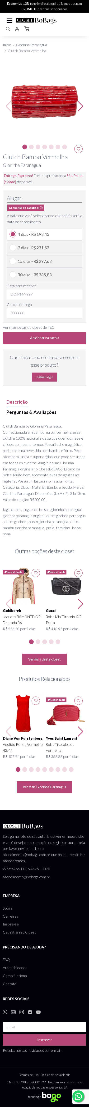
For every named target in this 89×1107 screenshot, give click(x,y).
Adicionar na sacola (44, 338)
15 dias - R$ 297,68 (35, 261)
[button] (7, 29)
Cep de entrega (19, 304)
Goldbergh (12, 610)
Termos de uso (28, 1075)
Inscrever (44, 1040)
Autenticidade (14, 968)
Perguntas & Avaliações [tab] (31, 412)
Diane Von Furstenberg (22, 738)
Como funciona (15, 976)
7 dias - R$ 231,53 (33, 247)
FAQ (6, 959)
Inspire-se (11, 924)
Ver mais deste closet (44, 659)
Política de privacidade (55, 1075)
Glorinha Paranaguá (31, 45)
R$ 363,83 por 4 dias (62, 756)
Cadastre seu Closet (19, 932)
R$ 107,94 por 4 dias (19, 756)
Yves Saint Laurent (61, 738)
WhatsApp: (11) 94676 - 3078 (26, 869)
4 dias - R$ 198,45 (33, 234)
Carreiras (10, 916)
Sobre (8, 908)
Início (7, 45)
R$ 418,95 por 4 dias (62, 629)
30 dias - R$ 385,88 (35, 274)
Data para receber (21, 286)
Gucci (51, 610)
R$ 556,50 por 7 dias (19, 629)
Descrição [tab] (17, 402)
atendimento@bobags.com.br (26, 854)
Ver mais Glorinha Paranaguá (44, 787)
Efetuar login (44, 377)
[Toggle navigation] (9, 20)
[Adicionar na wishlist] (36, 573)
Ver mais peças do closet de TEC (28, 327)
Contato (9, 984)
